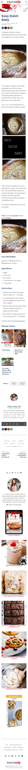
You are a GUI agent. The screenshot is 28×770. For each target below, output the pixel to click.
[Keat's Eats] (14, 763)
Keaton (5, 443)
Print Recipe (8, 218)
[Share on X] (5, 28)
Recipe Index (7, 747)
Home (6, 744)
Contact (14, 747)
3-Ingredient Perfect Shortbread (6, 454)
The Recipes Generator (18, 321)
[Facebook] (10, 473)
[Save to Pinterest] (8, 28)
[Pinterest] (15, 473)
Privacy (21, 750)
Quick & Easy (21, 443)
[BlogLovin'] (21, 473)
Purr (11, 767)
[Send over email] (11, 28)
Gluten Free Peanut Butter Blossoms (21, 454)
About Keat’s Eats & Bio (16, 744)
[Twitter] (12, 473)
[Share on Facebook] (3, 28)
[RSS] (7, 473)
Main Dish (12, 443)
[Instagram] (18, 473)
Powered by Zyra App (17, 767)
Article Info (14, 383)
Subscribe (20, 747)
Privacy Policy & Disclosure (11, 750)
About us (5, 383)
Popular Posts (22, 383)
